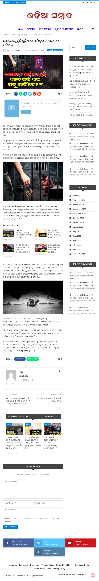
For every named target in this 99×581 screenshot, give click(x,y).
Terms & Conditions (64, 565)
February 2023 (79, 200)
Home (19, 29)
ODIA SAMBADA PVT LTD (80, 574)
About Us (13, 565)
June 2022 (77, 236)
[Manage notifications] (93, 575)
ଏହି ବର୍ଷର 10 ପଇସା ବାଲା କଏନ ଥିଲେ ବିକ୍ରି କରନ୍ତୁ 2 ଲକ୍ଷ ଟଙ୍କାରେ (82, 136)
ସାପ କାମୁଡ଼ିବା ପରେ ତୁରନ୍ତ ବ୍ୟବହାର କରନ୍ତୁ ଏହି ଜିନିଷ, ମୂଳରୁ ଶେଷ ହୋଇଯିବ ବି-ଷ (82, 84)
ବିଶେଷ (79, 29)
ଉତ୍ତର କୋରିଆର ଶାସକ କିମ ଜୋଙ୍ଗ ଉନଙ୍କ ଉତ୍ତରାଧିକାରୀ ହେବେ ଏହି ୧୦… (17, 249)
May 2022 (77, 240)
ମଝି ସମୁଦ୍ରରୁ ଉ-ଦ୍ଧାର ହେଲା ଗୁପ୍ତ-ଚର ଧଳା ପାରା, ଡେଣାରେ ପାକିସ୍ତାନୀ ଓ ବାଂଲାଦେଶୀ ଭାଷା (82, 107)
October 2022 (78, 218)
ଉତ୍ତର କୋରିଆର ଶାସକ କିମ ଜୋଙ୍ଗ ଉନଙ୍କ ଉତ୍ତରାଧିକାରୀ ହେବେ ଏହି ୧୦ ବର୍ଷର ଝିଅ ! (80, 95)
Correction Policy (82, 565)
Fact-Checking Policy (56, 569)
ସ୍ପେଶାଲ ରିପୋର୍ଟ (64, 29)
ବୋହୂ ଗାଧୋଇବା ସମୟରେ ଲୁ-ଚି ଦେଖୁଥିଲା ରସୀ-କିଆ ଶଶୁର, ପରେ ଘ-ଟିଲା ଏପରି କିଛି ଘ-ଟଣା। (18, 401)
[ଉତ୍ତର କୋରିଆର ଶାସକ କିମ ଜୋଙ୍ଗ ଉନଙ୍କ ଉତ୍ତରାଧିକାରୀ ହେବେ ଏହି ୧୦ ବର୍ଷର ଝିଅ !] (8, 248)
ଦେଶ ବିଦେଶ (45, 29)
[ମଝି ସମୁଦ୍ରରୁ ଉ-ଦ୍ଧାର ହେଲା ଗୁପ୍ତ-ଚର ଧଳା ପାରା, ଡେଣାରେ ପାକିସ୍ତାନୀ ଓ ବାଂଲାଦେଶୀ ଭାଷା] (41, 248)
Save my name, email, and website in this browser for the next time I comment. (32, 519)
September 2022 (79, 222)
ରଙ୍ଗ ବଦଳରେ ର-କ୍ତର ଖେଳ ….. (81, 115)
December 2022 (79, 209)
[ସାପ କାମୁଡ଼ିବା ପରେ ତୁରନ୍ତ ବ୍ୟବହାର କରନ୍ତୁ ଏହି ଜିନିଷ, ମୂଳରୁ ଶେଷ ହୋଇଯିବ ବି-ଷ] (41, 233)
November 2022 (79, 214)
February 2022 (79, 254)
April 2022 (77, 245)
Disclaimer (35, 565)
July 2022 (77, 231)
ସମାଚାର (31, 29)
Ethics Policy (39, 569)
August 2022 (78, 227)
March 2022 (77, 249)
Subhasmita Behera (80, 143)
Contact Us (23, 565)
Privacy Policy (48, 565)
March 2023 (77, 196)
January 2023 (78, 205)
